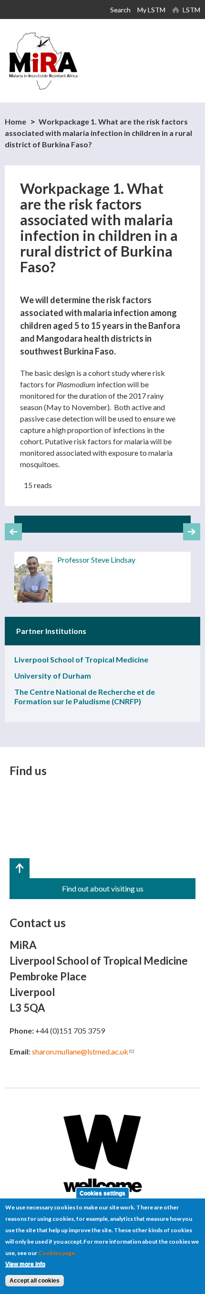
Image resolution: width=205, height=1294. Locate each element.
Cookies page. (57, 1252)
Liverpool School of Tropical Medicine (81, 659)
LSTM (191, 10)
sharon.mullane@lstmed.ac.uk (83, 1051)
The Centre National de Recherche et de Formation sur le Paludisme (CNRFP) (84, 696)
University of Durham (52, 675)
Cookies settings (102, 1192)
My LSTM (151, 10)
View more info (25, 1264)
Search (120, 10)
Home (15, 121)
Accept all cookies (35, 1280)
